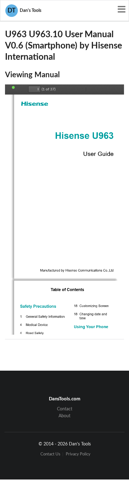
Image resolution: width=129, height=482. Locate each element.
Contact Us (50, 454)
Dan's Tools (24, 11)
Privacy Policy (78, 454)
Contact (64, 409)
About (64, 416)
